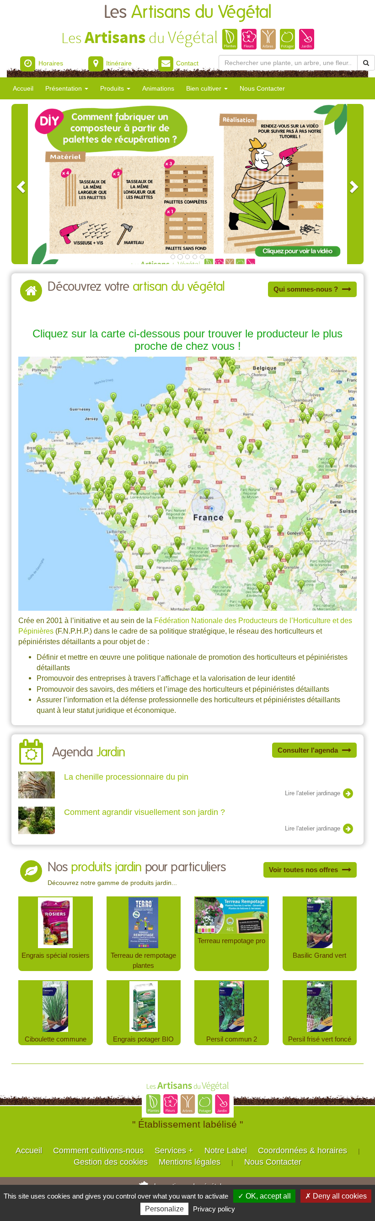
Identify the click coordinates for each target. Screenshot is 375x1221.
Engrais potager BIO (143, 1039)
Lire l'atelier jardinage (313, 793)
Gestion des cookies (111, 1162)
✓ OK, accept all (264, 1196)
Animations (158, 88)
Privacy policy (214, 1209)
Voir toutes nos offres (304, 870)
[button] (19, 184)
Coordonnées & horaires (302, 1150)
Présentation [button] (64, 88)
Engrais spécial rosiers (55, 955)
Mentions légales (189, 1162)
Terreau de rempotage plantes (143, 960)
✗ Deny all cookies (336, 1196)
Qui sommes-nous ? (306, 289)
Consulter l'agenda (309, 750)
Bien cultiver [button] (204, 88)
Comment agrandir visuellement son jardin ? (144, 812)
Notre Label (225, 1150)
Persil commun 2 (231, 1039)
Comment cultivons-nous (98, 1150)
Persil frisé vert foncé (319, 1039)
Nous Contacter (262, 88)
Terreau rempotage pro (231, 940)
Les (188, 13)
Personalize (164, 1209)
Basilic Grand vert (319, 955)
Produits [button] (113, 88)
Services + (174, 1150)
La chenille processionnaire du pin (126, 776)
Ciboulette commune (55, 1039)
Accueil (23, 88)
